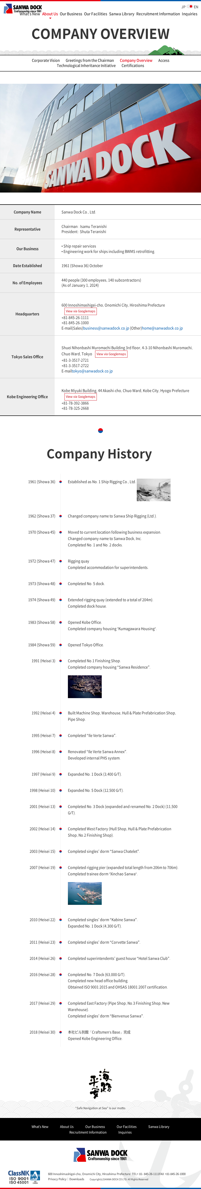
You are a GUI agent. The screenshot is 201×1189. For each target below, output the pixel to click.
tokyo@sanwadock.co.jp (92, 371)
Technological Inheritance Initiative (86, 65)
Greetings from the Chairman (90, 60)
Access (163, 60)
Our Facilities (95, 13)
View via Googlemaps (80, 311)
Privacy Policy (57, 1179)
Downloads (76, 1179)
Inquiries (189, 13)
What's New (30, 13)
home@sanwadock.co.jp (162, 328)
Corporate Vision (46, 60)
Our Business (71, 13)
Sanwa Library (121, 13)
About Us (50, 13)
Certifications (133, 65)
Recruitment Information (158, 13)
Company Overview (136, 60)
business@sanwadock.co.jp (106, 328)
